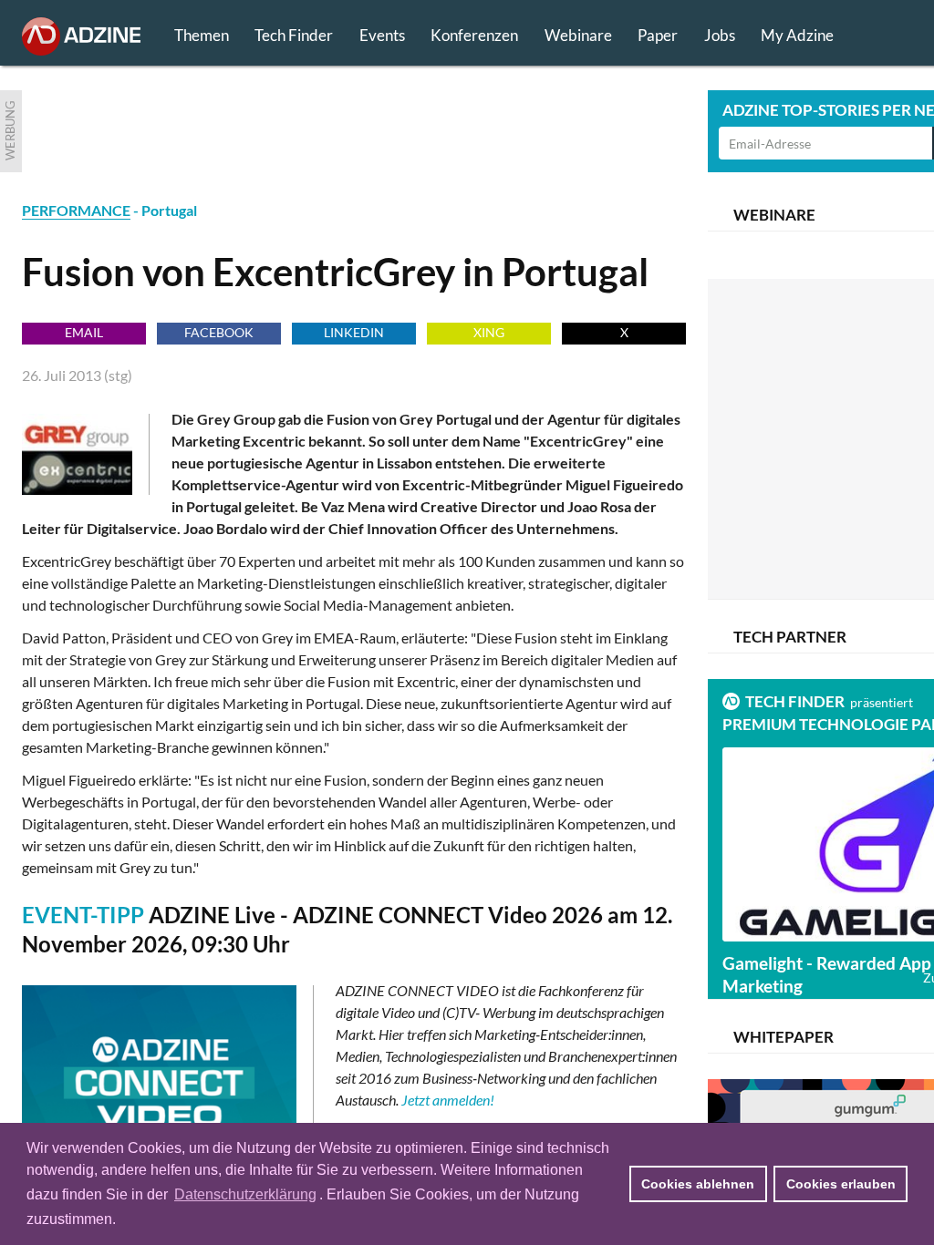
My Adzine (797, 35)
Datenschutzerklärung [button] (245, 1194)
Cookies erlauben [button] (841, 1184)
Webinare (578, 35)
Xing (488, 332)
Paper (658, 35)
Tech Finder (293, 35)
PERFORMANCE (76, 210)
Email (84, 332)
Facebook (219, 332)
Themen (201, 35)
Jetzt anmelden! (447, 1099)
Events (382, 35)
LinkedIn (354, 332)
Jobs (719, 35)
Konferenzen (474, 35)
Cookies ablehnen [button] (697, 1184)
